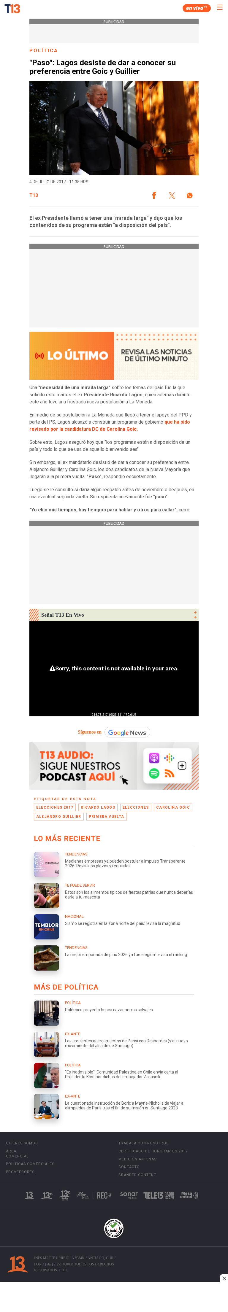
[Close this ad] (224, 1278)
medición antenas (137, 1159)
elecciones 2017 (54, 807)
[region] (114, 1298)
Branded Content (137, 1175)
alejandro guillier (58, 817)
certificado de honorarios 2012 (153, 1151)
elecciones (136, 807)
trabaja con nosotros (143, 1143)
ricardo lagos (98, 807)
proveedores (20, 1172)
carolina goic (173, 807)
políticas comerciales (30, 1164)
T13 (33, 195)
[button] (154, 195)
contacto (129, 1167)
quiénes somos (22, 1143)
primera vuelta (106, 817)
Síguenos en (90, 731)
